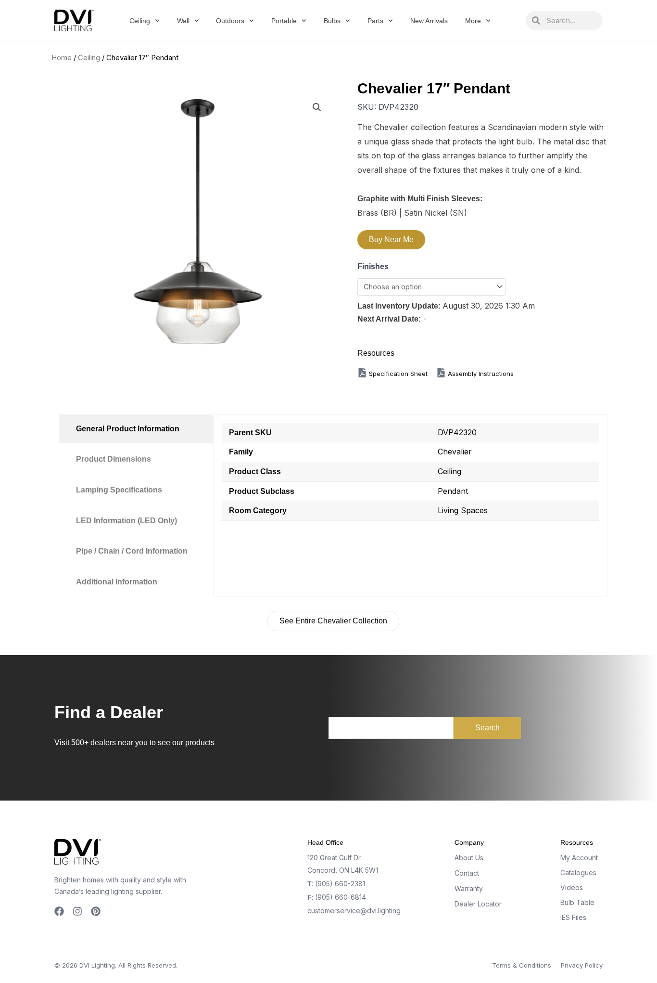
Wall (183, 21)
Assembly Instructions (480, 373)
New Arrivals (429, 21)
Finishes (373, 266)
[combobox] (571, 20)
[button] (317, 107)
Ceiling (139, 21)
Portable (284, 21)
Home (61, 57)
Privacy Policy (582, 965)
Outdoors (230, 21)
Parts (375, 21)
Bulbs (332, 21)
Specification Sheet (399, 373)
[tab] (136, 428)
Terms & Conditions (521, 965)
